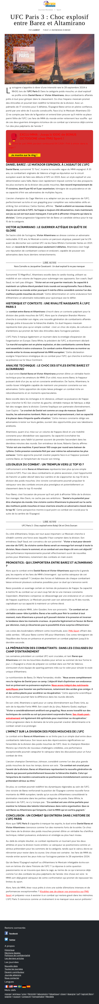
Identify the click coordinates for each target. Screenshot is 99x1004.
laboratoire (42, 994)
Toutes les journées (14, 969)
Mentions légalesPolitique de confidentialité (17, 954)
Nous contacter (12, 978)
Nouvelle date (11, 966)
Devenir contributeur (14, 972)
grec (24, 994)
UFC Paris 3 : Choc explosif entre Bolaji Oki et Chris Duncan (49, 525)
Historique (9, 950)
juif (78, 994)
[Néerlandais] (15, 987)
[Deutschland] (24, 987)
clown (63, 994)
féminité (32, 994)
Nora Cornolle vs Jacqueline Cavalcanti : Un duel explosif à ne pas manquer (49, 266)
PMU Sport (73, 630)
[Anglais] (11, 987)
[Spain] (28, 987)
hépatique (54, 994)
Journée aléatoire (13, 975)
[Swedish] (20, 987)
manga (8, 994)
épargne (71, 994)
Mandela (50, 996)
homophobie (38, 996)
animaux (17, 994)
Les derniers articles (14, 958)
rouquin (16, 996)
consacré (26, 996)
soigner (8, 996)
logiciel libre (87, 994)
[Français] (7, 987)
